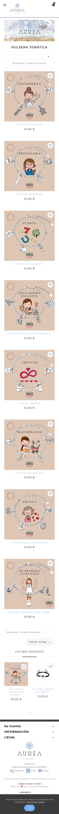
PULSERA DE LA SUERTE (29, 264)
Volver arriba (40, 642)
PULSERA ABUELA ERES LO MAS (29, 542)
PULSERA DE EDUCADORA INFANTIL (29, 333)
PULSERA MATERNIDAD (29, 473)
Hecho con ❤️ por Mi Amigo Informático (29, 785)
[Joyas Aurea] (29, 30)
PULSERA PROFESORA (29, 194)
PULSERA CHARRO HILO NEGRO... (43, 690)
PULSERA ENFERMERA (29, 124)
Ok (29, 808)
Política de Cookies (36, 802)
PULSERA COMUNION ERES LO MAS (29, 612)
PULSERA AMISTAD (29, 403)
